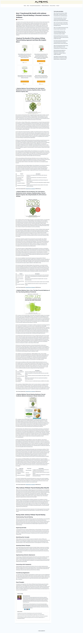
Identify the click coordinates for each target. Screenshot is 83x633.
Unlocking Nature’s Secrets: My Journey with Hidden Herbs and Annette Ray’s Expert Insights (60, 32)
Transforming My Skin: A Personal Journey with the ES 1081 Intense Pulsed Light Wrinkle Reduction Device (61, 19)
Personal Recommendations (35, 5)
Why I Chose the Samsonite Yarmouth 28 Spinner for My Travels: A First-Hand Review (31, 614)
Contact (57, 5)
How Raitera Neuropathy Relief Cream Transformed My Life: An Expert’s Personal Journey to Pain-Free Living (61, 42)
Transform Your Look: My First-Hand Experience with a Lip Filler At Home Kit (30, 613)
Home (25, 5)
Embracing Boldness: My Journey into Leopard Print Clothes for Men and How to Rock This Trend (61, 37)
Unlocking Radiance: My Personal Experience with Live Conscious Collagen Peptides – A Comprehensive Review (31, 618)
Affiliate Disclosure (45, 5)
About (28, 5)
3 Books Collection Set (39, 396)
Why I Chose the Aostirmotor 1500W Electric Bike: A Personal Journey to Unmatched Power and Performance (60, 14)
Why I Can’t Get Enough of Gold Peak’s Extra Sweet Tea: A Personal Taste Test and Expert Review (61, 24)
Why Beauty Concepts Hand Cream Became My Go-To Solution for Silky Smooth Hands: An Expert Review (60, 58)
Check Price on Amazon (24, 60)
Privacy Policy (52, 5)
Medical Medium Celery (23, 290)
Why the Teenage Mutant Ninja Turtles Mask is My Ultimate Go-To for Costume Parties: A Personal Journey (61, 47)
